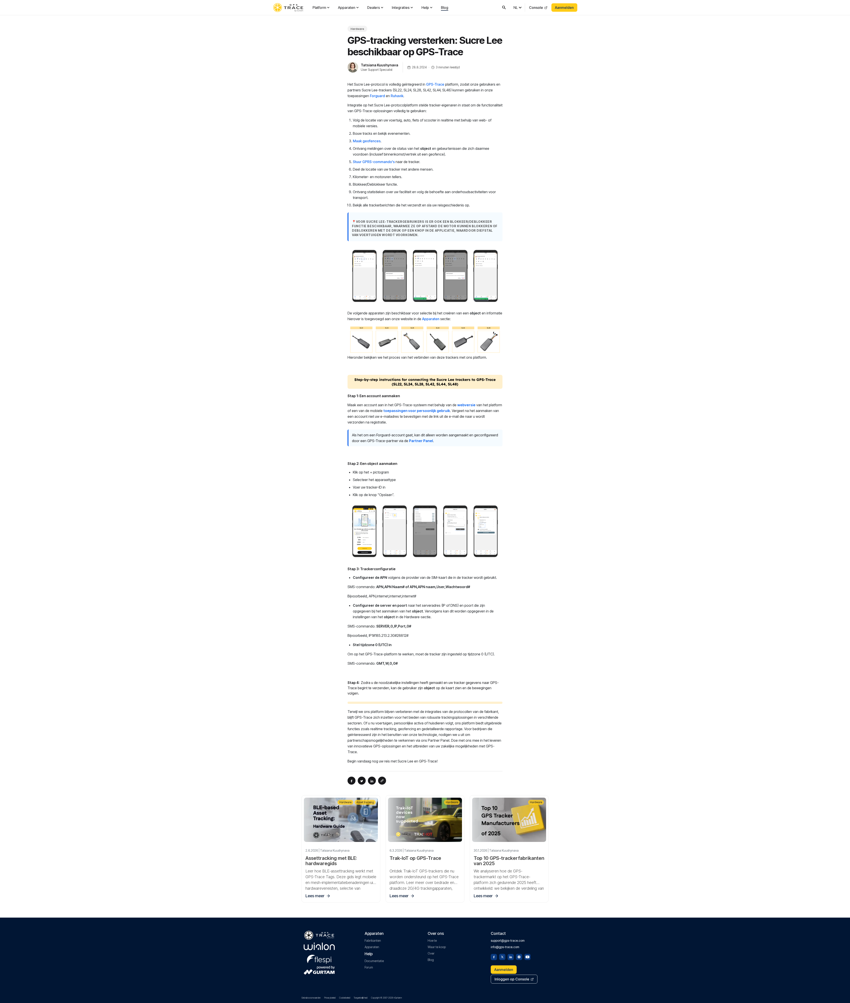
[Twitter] (502, 956)
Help (425, 7)
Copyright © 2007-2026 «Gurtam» (386, 997)
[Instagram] (519, 956)
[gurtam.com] (319, 946)
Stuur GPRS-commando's (374, 162)
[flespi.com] (319, 958)
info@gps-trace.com (505, 947)
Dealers (373, 7)
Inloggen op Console (512, 979)
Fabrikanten (373, 940)
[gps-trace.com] (288, 7)
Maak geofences (367, 141)
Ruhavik (397, 96)
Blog (444, 7)
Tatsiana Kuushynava (379, 65)
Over (431, 953)
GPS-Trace (435, 84)
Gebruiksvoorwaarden (311, 997)
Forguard (377, 96)
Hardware (357, 29)
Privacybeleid (330, 997)
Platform (319, 7)
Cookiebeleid (344, 997)
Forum (369, 967)
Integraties (401, 7)
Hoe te (432, 940)
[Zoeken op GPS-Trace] (504, 7)
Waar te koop (437, 947)
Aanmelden (564, 7)
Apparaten (346, 7)
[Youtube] (527, 956)
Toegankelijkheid (360, 997)
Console (536, 7)
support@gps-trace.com (508, 940)
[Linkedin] (511, 956)
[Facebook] (494, 956)
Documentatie (374, 961)
